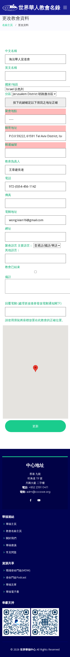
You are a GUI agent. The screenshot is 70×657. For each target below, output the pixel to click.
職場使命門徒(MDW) (18, 570)
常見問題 (11, 552)
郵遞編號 (11, 144)
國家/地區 (11, 84)
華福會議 (11, 545)
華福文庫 (11, 584)
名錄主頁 (7, 25)
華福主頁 (11, 524)
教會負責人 (12, 161)
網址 (8, 228)
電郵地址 (11, 212)
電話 (8, 178)
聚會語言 (11, 245)
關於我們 (11, 538)
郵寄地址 (11, 128)
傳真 (8, 195)
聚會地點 (11, 111)
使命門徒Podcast (16, 577)
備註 (8, 277)
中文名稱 (11, 51)
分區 (8, 94)
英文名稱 (11, 68)
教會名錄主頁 (14, 531)
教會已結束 (12, 267)
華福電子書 (12, 591)
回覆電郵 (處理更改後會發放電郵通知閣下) (33, 303)
